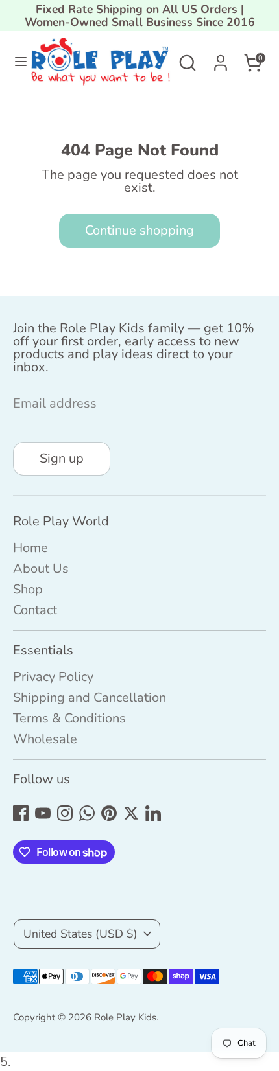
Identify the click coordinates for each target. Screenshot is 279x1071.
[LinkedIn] (153, 813)
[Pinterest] (109, 813)
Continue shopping (139, 230)
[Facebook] (21, 813)
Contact (35, 610)
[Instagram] (65, 813)
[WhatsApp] (87, 813)
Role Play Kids (125, 1017)
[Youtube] (43, 813)
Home (30, 548)
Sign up (62, 458)
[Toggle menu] (16, 63)
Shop (28, 589)
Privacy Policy (53, 676)
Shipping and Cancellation (89, 697)
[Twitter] (131, 813)
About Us (41, 568)
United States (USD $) (80, 933)
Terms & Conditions (69, 718)
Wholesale (45, 739)
